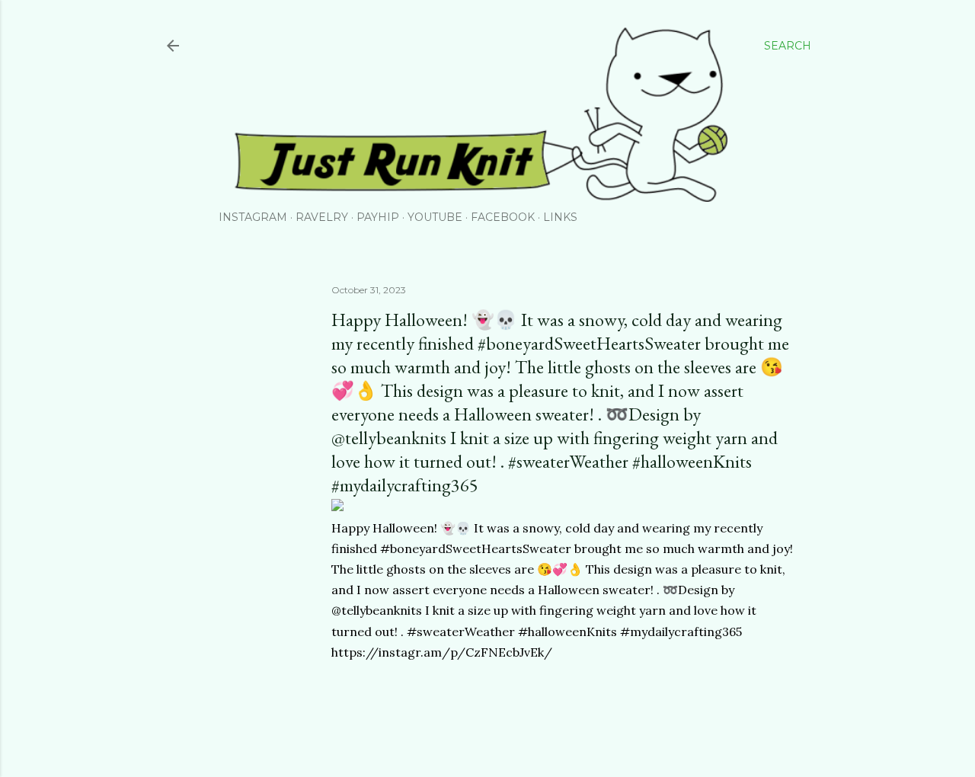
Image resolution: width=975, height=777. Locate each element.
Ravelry (322, 217)
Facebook (503, 217)
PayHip (377, 217)
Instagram (253, 217)
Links (560, 217)
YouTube (435, 217)
